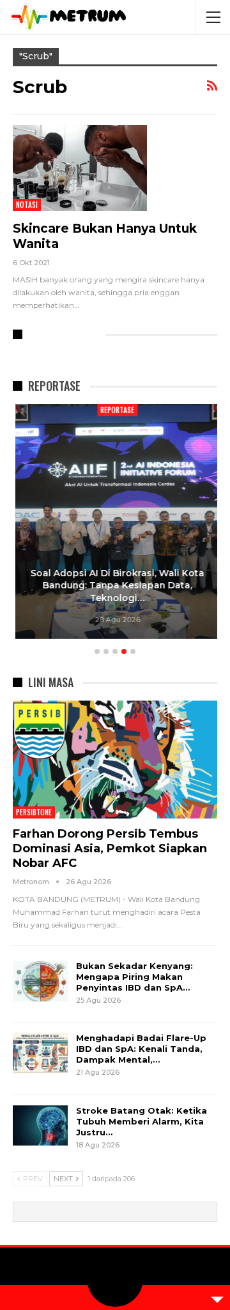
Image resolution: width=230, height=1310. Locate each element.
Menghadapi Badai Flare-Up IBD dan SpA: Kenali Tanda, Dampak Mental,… (141, 1049)
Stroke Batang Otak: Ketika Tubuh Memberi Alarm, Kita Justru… (141, 1121)
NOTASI (27, 205)
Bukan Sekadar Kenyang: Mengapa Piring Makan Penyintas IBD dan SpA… (134, 977)
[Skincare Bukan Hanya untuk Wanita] (80, 167)
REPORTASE (115, 410)
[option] (115, 523)
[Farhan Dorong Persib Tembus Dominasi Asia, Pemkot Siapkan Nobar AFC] (115, 760)
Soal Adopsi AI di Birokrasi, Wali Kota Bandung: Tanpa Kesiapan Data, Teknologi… (115, 585)
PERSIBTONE (34, 812)
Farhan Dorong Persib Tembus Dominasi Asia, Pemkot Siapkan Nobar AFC (110, 848)
